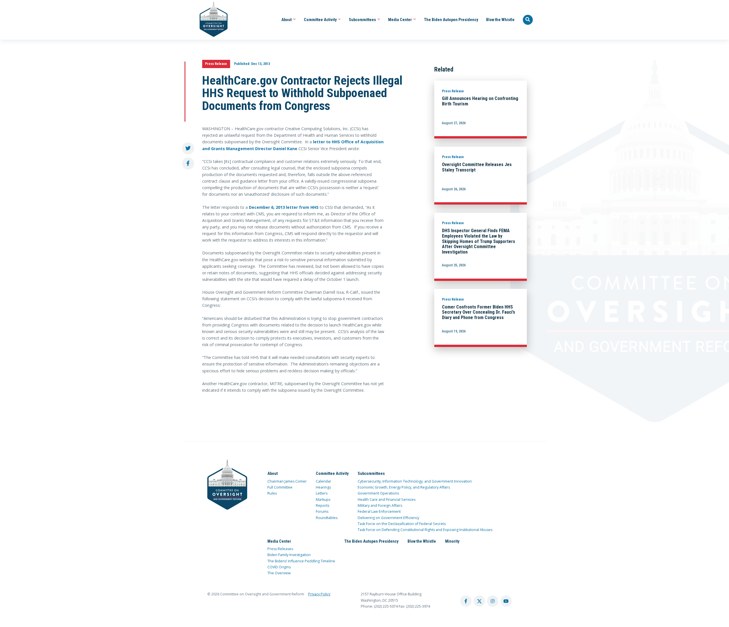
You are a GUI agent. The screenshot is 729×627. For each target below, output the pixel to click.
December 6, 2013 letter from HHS (284, 207)
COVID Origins (279, 567)
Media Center (400, 19)
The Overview (279, 573)
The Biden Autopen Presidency (451, 19)
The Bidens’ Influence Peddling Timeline (301, 561)
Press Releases (280, 548)
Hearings (323, 487)
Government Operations (378, 493)
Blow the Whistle (500, 19)
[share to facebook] (188, 164)
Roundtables (326, 517)
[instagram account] (492, 601)
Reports (322, 505)
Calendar (323, 481)
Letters (321, 493)
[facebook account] (466, 601)
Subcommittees (363, 19)
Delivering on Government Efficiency (388, 517)
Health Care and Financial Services (386, 499)
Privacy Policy (319, 594)
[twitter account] (479, 601)
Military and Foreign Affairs (380, 505)
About (286, 19)
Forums (322, 511)
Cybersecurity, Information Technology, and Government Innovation (415, 481)
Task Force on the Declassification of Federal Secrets (402, 523)
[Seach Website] (528, 20)
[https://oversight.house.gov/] (211, 20)
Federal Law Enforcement (379, 511)
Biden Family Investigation (289, 554)
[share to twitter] (188, 148)
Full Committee (279, 487)
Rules (272, 493)
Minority (452, 541)
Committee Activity (320, 19)
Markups (323, 499)
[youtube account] (506, 601)
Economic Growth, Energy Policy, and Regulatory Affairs (404, 487)
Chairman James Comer (287, 481)
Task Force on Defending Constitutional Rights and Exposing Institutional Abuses (425, 529)
